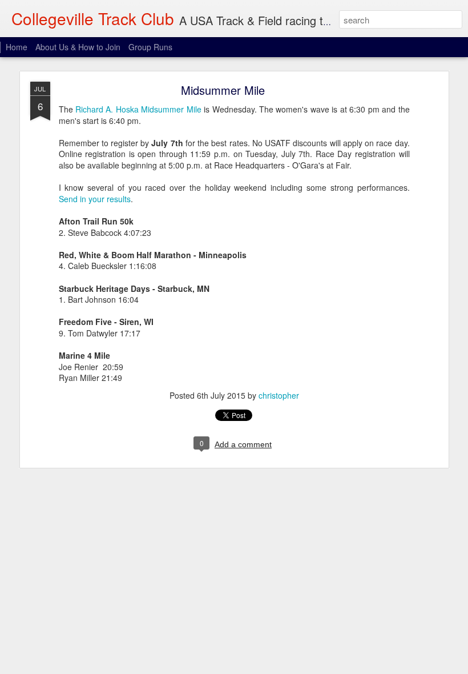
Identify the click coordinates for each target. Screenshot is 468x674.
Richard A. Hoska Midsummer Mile (138, 109)
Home (16, 47)
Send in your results (95, 198)
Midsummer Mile (223, 90)
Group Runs (150, 47)
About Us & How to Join (77, 47)
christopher (279, 395)
